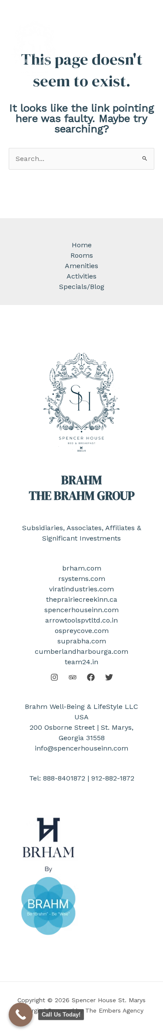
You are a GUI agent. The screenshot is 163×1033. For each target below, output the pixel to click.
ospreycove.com (82, 630)
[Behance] (73, 677)
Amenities (81, 266)
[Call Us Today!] (21, 1014)
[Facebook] (91, 677)
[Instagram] (54, 677)
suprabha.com (81, 641)
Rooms (81, 255)
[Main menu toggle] (142, 49)
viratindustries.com (81, 589)
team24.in (81, 662)
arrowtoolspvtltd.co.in (81, 620)
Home (82, 245)
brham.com (81, 568)
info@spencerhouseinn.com (81, 748)
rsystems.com (81, 578)
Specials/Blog (81, 286)
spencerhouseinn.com (81, 610)
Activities (81, 276)
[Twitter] (109, 677)
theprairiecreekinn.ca (81, 599)
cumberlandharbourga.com (81, 651)
